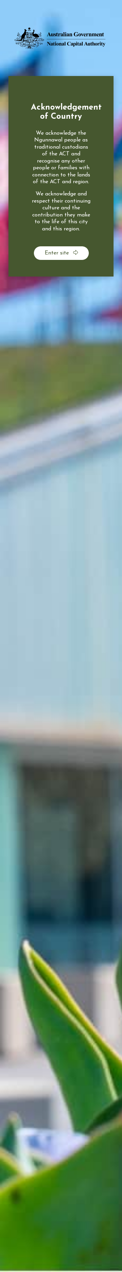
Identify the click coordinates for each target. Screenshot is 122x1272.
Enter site (57, 253)
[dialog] (61, 176)
